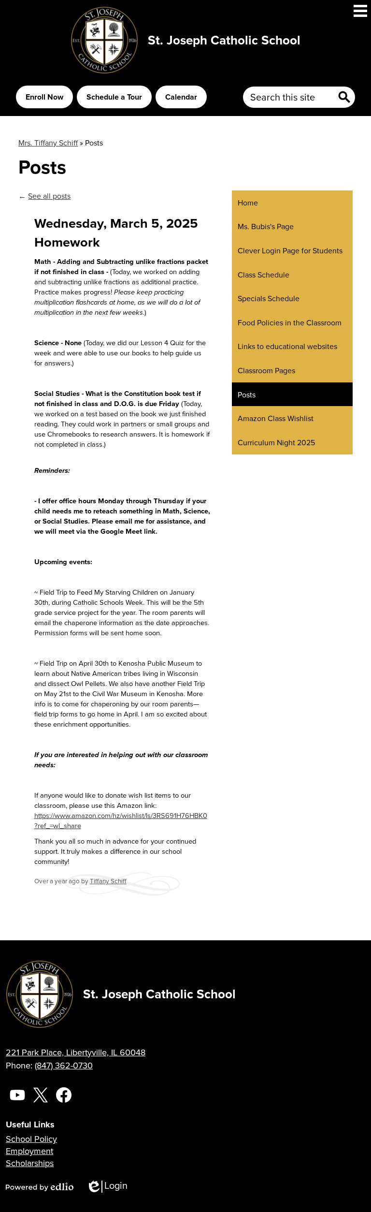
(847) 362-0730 (64, 1065)
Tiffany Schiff (108, 880)
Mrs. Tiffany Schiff (48, 142)
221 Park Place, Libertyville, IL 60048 (75, 1052)
